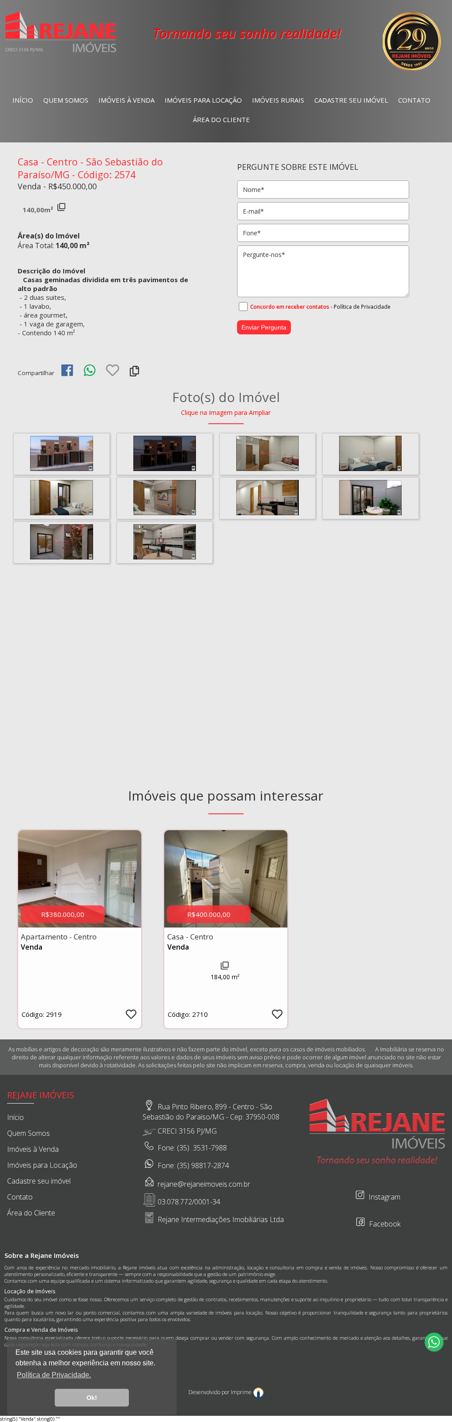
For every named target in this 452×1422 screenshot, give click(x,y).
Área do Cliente (221, 119)
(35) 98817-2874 (203, 1166)
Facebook (383, 1224)
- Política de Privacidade (361, 306)
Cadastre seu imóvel (351, 100)
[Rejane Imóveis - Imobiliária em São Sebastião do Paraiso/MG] (60, 51)
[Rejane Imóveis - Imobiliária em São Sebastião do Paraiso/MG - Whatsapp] (434, 1342)
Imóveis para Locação (203, 100)
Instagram (383, 1197)
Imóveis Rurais (278, 100)
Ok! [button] (92, 1397)
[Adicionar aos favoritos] (131, 1015)
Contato (414, 100)
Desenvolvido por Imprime (220, 1392)
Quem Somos (65, 100)
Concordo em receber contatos (289, 306)
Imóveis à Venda (126, 100)
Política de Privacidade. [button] (54, 1375)
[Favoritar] (112, 373)
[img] (67, 370)
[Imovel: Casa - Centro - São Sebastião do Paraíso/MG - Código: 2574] (61, 469)
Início (22, 100)
